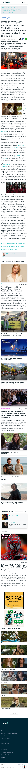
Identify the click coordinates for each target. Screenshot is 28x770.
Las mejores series (5, 735)
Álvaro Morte (5, 249)
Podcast (3, 562)
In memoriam (5, 9)
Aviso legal (18, 767)
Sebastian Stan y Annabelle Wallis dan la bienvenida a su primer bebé (12, 503)
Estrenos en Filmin (5, 743)
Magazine (4, 7)
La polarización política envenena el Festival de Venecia (11, 359)
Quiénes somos (4, 749)
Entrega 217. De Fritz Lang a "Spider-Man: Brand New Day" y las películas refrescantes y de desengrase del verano (14, 568)
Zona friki (12, 522)
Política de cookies (20, 764)
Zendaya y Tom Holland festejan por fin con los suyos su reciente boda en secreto (12, 478)
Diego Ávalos (14, 249)
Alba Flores (4, 131)
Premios (4, 12)
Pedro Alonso (4, 166)
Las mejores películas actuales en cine (9, 733)
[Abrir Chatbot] (24, 766)
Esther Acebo (20, 145)
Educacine (3, 747)
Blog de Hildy (13, 515)
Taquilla (12, 9)
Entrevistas (17, 9)
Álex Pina (12, 246)
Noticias (10, 7)
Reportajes (5, 10)
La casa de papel (21, 243)
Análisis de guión (12, 10)
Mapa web (3, 757)
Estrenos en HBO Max (6, 741)
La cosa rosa (6, 408)
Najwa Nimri (19, 155)
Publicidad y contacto (6, 754)
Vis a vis (5, 158)
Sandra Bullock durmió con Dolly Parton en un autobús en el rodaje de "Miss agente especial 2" (13, 414)
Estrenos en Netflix (5, 738)
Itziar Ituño (15, 147)
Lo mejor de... (10, 12)
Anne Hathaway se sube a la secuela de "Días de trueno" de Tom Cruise (11, 334)
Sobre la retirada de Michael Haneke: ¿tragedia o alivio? (17, 525)
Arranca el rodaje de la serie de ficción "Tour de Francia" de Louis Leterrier (12, 383)
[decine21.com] (4, 723)
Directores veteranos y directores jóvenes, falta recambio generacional (16, 517)
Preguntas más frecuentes (7, 752)
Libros (19, 10)
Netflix (4, 243)
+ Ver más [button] (14, 713)
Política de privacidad (20, 766)
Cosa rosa (15, 7)
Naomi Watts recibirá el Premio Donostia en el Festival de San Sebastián (12, 289)
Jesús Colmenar (5, 198)
